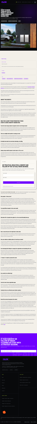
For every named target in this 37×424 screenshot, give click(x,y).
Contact (11, 369)
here (4, 324)
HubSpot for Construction (6, 403)
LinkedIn (16, 369)
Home (2, 377)
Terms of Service (33, 421)
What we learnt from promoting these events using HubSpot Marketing (12, 66)
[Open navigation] (35, 2)
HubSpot (3, 72)
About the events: (4, 63)
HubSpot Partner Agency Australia (7, 398)
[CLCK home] (4, 2)
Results (3, 382)
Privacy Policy (26, 421)
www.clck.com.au (5, 369)
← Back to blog (3, 58)
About (3, 385)
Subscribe (18, 182)
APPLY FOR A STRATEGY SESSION (7, 351)
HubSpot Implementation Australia (25, 377)
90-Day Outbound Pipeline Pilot (25, 382)
